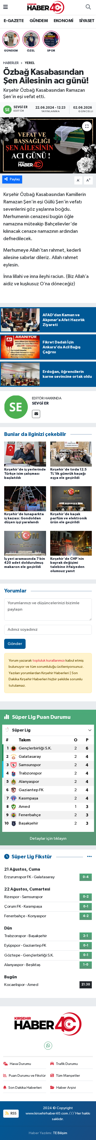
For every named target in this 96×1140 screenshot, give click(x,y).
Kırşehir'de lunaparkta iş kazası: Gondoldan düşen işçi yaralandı (24, 518)
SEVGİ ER (40, 403)
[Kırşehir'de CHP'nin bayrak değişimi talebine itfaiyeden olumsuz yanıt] (71, 543)
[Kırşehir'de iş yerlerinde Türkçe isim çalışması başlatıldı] (25, 454)
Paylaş (15, 179)
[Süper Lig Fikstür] (89, 857)
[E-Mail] (36, 414)
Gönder (15, 644)
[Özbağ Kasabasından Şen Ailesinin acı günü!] (48, 145)
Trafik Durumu (67, 1064)
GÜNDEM (39, 21)
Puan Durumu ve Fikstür (27, 1075)
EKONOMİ (63, 21)
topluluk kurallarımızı (48, 660)
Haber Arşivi (66, 1087)
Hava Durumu (20, 1064)
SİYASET (87, 21)
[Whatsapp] (48, 1046)
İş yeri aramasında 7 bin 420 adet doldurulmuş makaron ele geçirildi (24, 563)
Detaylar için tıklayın (48, 839)
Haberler (11, 63)
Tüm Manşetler (68, 1075)
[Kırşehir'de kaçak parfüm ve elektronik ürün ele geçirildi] (71, 499)
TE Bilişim (60, 1133)
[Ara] (88, 7)
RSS (13, 1113)
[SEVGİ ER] (16, 407)
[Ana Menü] (5, 7)
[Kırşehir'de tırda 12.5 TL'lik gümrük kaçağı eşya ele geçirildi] (71, 454)
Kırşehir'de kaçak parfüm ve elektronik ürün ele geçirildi (68, 518)
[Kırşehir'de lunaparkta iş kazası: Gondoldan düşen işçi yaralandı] (25, 499)
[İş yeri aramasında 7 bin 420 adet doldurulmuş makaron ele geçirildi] (25, 543)
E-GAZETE (14, 21)
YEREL (30, 63)
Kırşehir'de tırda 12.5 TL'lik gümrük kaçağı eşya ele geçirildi (68, 474)
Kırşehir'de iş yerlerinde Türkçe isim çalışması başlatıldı (25, 474)
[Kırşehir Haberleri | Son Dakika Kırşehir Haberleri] (45, 7)
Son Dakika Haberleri (25, 1087)
